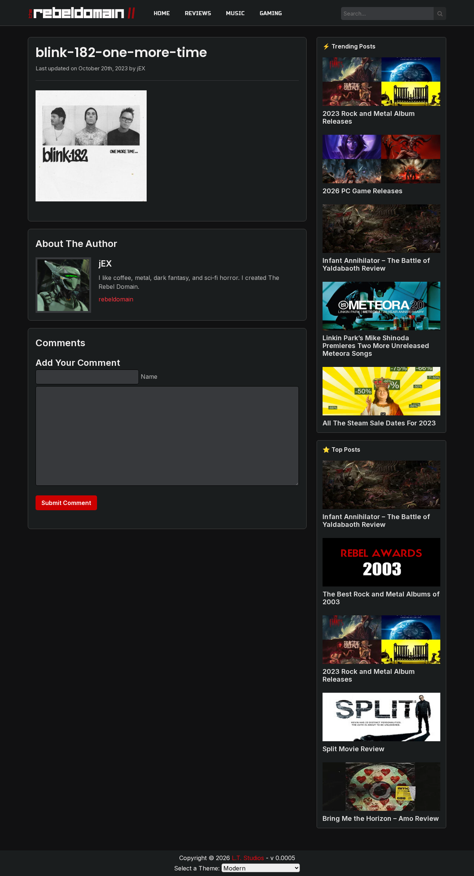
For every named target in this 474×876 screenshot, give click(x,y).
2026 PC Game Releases (363, 191)
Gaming (271, 13)
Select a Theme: (197, 868)
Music (235, 13)
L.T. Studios (248, 858)
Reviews (198, 13)
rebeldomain (116, 299)
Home (162, 13)
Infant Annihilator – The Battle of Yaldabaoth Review (376, 264)
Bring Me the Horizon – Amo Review (381, 818)
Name (149, 376)
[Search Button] (440, 13)
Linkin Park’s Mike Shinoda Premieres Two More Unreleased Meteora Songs (376, 345)
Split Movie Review (353, 749)
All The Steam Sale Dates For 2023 (379, 423)
